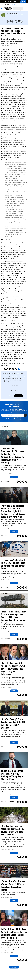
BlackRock (8, 178)
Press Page (9, 395)
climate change (9, 221)
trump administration (9, 801)
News (2, 481)
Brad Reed (3, 897)
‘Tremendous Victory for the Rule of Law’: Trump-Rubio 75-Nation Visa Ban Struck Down (14, 564)
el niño (6, 904)
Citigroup (4, 51)
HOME (2, 4)
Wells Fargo (14, 51)
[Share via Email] (10, 369)
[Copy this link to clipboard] (13, 369)
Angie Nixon (7, 960)
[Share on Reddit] (23, 482)
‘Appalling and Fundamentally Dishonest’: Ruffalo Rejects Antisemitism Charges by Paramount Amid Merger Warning (13, 455)
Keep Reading (14, 477)
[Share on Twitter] (7, 369)
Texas (3, 347)
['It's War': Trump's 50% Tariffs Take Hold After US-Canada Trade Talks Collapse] (14, 708)
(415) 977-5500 (14, 385)
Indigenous (4, 146)
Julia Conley (3, 952)
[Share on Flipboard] (20, 482)
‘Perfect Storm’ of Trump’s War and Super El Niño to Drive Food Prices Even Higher (13, 885)
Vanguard (23, 313)
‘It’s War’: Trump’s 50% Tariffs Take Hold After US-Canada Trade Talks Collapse (13, 723)
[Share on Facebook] (5, 369)
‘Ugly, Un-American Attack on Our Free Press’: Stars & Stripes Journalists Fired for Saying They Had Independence (13, 668)
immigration (7, 587)
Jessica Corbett (4, 849)
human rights (13, 59)
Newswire (7, 4)
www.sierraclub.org (14, 387)
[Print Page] (16, 369)
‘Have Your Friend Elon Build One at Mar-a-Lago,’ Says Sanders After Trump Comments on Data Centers (14, 616)
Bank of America (21, 49)
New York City (5, 133)
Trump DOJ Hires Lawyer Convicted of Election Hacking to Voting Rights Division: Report (12, 775)
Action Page (19, 395)
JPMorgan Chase (8, 354)
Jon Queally (3, 473)
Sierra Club (12, 4)
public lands (7, 857)
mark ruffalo (7, 481)
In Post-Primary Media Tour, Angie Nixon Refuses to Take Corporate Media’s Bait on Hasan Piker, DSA (14, 933)
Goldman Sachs (21, 324)
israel (6, 535)
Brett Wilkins (4, 794)
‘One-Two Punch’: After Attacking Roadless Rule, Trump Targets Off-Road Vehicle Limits (12, 830)
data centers (7, 638)
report (11, 69)
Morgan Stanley (6, 356)
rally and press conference (9, 343)
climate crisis (22, 195)
